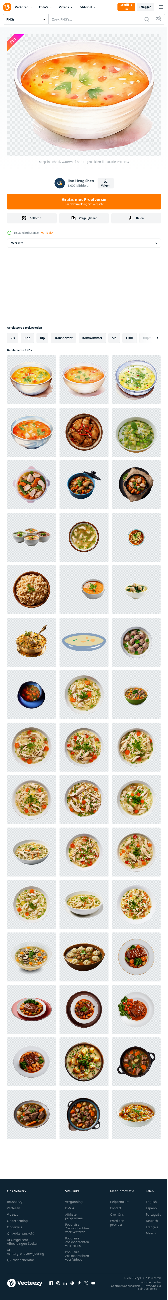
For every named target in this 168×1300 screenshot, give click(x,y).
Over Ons (117, 1212)
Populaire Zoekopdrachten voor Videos (77, 1253)
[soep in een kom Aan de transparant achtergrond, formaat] (84, 587)
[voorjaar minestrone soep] (136, 429)
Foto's (43, 7)
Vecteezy (13, 1206)
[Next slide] (151, 335)
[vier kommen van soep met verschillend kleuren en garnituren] (31, 534)
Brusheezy (14, 1199)
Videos (64, 7)
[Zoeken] (146, 19)
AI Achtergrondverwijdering (25, 1249)
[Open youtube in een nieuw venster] (93, 1280)
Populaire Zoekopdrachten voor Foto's (77, 1239)
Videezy (12, 1212)
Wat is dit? (46, 233)
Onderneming (17, 1218)
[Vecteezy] (7, 7)
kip (42, 335)
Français (149, 1225)
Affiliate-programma (74, 1214)
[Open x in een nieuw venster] (86, 1280)
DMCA (69, 1206)
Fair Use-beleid (144, 1286)
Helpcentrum (119, 1199)
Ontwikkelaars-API (20, 1231)
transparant (63, 335)
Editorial (85, 7)
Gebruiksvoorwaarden (122, 1283)
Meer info (17, 240)
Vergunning (74, 1199)
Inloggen (145, 7)
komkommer (92, 335)
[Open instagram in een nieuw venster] (58, 1280)
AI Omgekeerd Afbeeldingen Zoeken (22, 1239)
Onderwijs (14, 1225)
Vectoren (21, 7)
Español (148, 1206)
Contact (115, 1206)
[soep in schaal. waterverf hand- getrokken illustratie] (31, 377)
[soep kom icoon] (84, 639)
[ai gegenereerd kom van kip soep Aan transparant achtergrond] (84, 534)
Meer (146, 1231)
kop (27, 335)
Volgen (105, 185)
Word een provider (117, 1220)
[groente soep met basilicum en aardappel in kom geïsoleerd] (84, 1059)
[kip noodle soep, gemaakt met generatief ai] (84, 691)
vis (12, 335)
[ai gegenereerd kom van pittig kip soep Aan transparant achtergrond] (84, 429)
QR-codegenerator (20, 1257)
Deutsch (149, 1218)
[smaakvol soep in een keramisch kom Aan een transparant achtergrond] (136, 1111)
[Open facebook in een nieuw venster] (51, 1280)
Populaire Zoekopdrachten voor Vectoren (77, 1226)
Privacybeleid (149, 1283)
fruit (129, 335)
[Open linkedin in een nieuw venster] (65, 1280)
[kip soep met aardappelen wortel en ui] (31, 691)
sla (114, 335)
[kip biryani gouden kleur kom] (31, 639)
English (148, 1199)
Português (150, 1212)
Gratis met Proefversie (84, 201)
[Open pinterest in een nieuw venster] (72, 1280)
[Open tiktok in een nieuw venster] (79, 1280)
